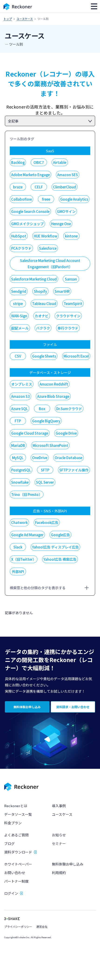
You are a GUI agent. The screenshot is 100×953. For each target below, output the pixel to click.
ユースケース (25, 19)
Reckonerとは (15, 805)
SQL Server (45, 482)
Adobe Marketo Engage (30, 174)
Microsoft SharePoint (50, 445)
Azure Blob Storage (53, 396)
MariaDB (18, 445)
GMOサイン (66, 211)
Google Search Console (30, 211)
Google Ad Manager (27, 534)
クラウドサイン (68, 315)
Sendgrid (18, 291)
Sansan (71, 279)
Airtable (59, 162)
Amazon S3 (20, 396)
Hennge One (61, 223)
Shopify (40, 291)
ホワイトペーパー (18, 864)
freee (46, 199)
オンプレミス (21, 384)
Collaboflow (21, 199)
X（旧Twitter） (23, 559)
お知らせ (59, 834)
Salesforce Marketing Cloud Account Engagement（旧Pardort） (50, 263)
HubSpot (18, 236)
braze (18, 186)
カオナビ (42, 315)
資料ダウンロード (18, 852)
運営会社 (41, 926)
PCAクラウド (21, 248)
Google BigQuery (46, 420)
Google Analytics (74, 199)
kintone (71, 236)
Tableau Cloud (44, 303)
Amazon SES (67, 174)
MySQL (17, 457)
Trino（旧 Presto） (26, 494)
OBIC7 (38, 162)
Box (42, 408)
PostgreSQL (21, 469)
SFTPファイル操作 (74, 469)
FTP (18, 420)
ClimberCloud (64, 186)
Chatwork (19, 522)
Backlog (18, 162)
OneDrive (39, 457)
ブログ (9, 843)
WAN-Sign (19, 315)
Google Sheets (44, 356)
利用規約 (59, 872)
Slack (17, 547)
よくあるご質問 (16, 834)
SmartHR (62, 291)
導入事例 (59, 805)
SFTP (45, 469)
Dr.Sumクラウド (69, 408)
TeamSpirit (73, 303)
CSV (18, 356)
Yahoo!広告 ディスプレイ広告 (55, 547)
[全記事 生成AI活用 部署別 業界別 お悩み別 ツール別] (50, 121)
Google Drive (66, 433)
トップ (7, 19)
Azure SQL (19, 408)
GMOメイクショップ (27, 223)
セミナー (59, 843)
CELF (39, 186)
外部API (18, 571)
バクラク (43, 328)
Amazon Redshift (54, 384)
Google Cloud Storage (29, 433)
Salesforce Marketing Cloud (34, 279)
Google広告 (60, 534)
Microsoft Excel (76, 356)
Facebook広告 (46, 522)
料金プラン (13, 822)
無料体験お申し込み (67, 864)
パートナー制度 (16, 881)
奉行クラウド (67, 328)
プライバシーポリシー (18, 926)
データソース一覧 (18, 814)
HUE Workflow (45, 236)
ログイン (11, 893)
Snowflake (20, 482)
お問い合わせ (14, 872)
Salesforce (48, 248)
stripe (18, 303)
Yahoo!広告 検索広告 (60, 559)
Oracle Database (68, 457)
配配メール (20, 328)
